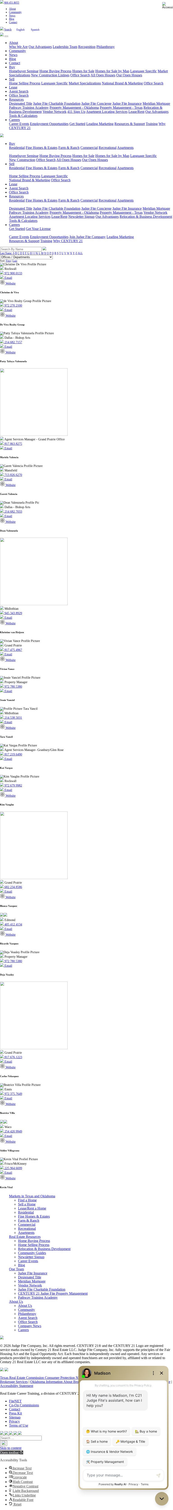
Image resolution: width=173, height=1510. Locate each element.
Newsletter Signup (81, 216)
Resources (16, 99)
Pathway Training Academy (29, 107)
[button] (11, 1452)
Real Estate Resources (25, 1237)
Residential (17, 148)
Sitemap (14, 1417)
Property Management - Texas (121, 107)
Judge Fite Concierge (96, 103)
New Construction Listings (50, 75)
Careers (14, 120)
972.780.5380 (13, 686)
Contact (13, 22)
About (12, 8)
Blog (11, 18)
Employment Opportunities (49, 124)
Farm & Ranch (69, 148)
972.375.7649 (13, 1094)
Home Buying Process (55, 71)
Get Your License (38, 229)
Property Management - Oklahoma (74, 107)
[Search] (3, 1443)
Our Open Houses (129, 75)
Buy (12, 67)
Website (10, 283)
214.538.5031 (13, 717)
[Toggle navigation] (6, 36)
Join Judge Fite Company (87, 237)
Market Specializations (85, 83)
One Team (16, 1269)
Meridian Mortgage (156, 103)
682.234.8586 (13, 887)
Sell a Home (27, 1204)
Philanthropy (105, 47)
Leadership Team (65, 47)
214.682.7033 (13, 511)
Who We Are (18, 47)
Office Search (80, 75)
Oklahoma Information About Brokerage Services (65, 1382)
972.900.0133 (13, 273)
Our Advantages (40, 47)
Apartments (125, 148)
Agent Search (18, 91)
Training (152, 124)
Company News (29, 1326)
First (8, 260)
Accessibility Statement (16, 1386)
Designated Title (20, 103)
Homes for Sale (83, 71)
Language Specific (143, 71)
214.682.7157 (13, 342)
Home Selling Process (24, 83)
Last (15, 260)
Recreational (107, 148)
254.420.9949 (13, 1131)
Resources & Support (129, 124)
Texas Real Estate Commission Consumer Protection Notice (42, 1378)
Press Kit (15, 1413)
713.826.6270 (13, 475)
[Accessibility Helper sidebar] (167, 5)
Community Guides (32, 1253)
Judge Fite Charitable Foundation (56, 103)
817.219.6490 (13, 754)
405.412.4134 (13, 924)
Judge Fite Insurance (127, 103)
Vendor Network (54, 112)
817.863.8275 (13, 444)
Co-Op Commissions (24, 1405)
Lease (13, 87)
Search (7, 29)
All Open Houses (103, 75)
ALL (80, 253)
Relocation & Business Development (146, 216)
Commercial (89, 148)
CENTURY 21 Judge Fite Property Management (53, 1293)
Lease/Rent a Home (32, 1208)
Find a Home (27, 1200)
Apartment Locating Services (106, 112)
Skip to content (10, 1448)
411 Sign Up (76, 112)
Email (8, 278)
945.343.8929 (13, 613)
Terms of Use (18, 1425)
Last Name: (6, 253)
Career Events (19, 124)
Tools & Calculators (23, 116)
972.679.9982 (13, 785)
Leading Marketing (100, 124)
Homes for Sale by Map (112, 71)
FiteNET (15, 1401)
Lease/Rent (136, 112)
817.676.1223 (13, 1057)
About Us (16, 1301)
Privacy (14, 1421)
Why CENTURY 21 (68, 241)
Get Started (77, 124)
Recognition (87, 47)
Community (15, 12)
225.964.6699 (13, 1168)
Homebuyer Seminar (24, 71)
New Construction (22, 160)
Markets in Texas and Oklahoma (32, 1196)
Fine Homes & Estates (41, 148)
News (12, 15)
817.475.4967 (13, 650)
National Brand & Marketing (122, 83)
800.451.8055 (11, 2)
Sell (11, 79)
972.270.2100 (13, 305)
